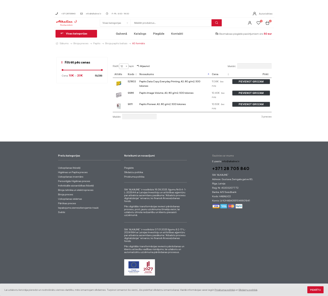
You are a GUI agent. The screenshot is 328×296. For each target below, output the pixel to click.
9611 (130, 104)
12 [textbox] (122, 66)
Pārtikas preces (67, 203)
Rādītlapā (123, 66)
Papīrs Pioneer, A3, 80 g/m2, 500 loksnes (162, 104)
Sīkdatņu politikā (247, 289)
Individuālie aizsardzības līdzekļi (76, 185)
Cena (215, 74)
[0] (258, 22)
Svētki (61, 212)
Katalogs (140, 33)
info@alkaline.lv (230, 161)
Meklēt (216, 22)
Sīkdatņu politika (133, 172)
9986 (131, 92)
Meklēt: (232, 66)
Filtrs (98, 75)
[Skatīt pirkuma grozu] (267, 22)
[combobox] (123, 66)
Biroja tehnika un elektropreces (75, 189)
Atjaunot (145, 66)
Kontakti (177, 33)
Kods (131, 74)
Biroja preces (80, 43)
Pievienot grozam (251, 81)
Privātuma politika (134, 176)
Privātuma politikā (225, 289)
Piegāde (158, 33)
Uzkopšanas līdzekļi (69, 167)
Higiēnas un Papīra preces (73, 172)
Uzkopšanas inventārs (70, 176)
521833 (132, 81)
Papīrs (96, 43)
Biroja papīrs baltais (116, 43)
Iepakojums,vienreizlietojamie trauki (78, 207)
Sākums (64, 43)
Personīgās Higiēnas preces (74, 181)
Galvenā (121, 33)
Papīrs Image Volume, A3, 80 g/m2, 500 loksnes (166, 92)
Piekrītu (315, 289)
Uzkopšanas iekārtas (70, 198)
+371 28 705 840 (231, 168)
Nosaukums (146, 74)
